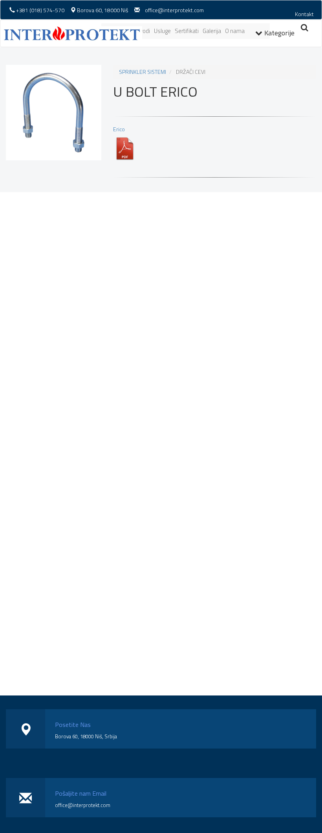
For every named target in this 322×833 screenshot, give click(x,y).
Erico (119, 129)
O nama (235, 30)
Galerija (212, 30)
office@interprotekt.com (174, 10)
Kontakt (304, 14)
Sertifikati (187, 30)
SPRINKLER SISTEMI (142, 72)
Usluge (162, 30)
